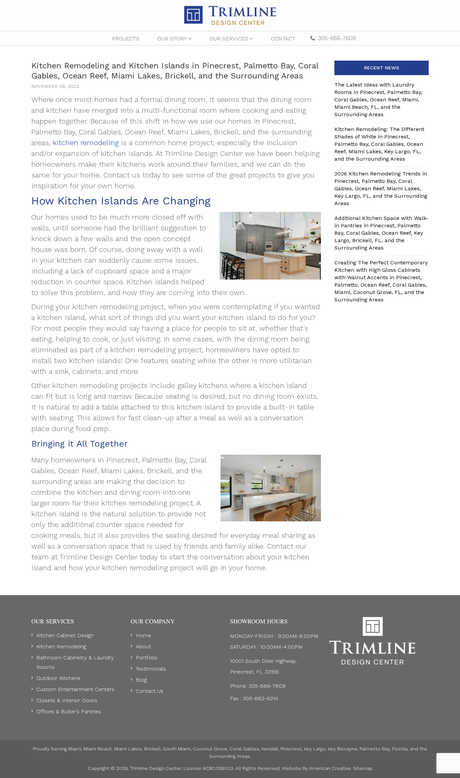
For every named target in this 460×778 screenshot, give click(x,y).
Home (143, 635)
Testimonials (151, 669)
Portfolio (147, 657)
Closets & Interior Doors (66, 700)
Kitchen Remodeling (61, 646)
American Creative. (330, 768)
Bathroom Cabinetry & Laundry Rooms (75, 662)
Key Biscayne (342, 748)
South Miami (177, 748)
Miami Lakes (128, 748)
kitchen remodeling (86, 142)
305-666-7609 (337, 38)
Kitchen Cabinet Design (65, 635)
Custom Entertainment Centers (75, 689)
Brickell (152, 748)
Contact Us (149, 691)
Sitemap (362, 768)
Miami (74, 748)
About (143, 646)
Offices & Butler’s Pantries (68, 711)
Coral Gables (244, 748)
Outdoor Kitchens (58, 678)
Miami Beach (98, 748)
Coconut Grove (210, 748)
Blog (141, 680)
